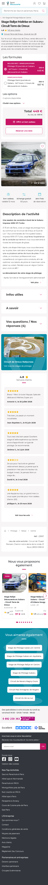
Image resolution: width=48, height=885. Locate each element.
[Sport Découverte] (13, 3)
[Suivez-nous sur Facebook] (4, 759)
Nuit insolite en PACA (11, 792)
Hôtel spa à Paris (9, 796)
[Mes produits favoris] (39, 3)
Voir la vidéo (39, 183)
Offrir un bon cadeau (25, 122)
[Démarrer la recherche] (43, 11)
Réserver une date (24, 131)
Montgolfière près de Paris (13, 788)
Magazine (6, 847)
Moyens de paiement (11, 833)
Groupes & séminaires (11, 870)
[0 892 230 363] (24, 719)
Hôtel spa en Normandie (12, 779)
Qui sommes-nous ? (10, 820)
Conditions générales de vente (15, 829)
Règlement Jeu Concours (13, 851)
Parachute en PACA (10, 783)
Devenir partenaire (10, 862)
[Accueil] (5, 531)
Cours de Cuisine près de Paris (15, 805)
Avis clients (7, 842)
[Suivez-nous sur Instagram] (10, 759)
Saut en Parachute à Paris (13, 774)
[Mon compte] (34, 3)
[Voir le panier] (44, 3)
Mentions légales (9, 838)
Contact (5, 825)
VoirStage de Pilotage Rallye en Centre (16, 18)
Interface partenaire (10, 866)
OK (43, 746)
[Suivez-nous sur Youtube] (16, 759)
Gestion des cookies (10, 764)
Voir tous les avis (22, 515)
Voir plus (34, 282)
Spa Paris (6, 810)
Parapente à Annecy (10, 801)
